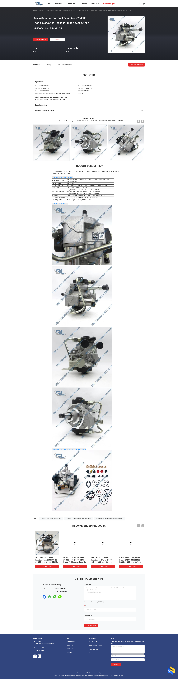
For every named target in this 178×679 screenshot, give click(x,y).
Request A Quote (136, 65)
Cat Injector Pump (93, 649)
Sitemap (79, 673)
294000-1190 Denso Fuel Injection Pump (79, 518)
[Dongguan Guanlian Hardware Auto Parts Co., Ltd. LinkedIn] (39, 656)
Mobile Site (87, 673)
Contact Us (69, 652)
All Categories (92, 653)
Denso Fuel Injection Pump (53, 10)
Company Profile (71, 641)
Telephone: (88, 615)
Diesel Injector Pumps (94, 642)
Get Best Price (41, 39)
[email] (44, 597)
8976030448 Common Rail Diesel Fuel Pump (109, 518)
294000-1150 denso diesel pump (51, 518)
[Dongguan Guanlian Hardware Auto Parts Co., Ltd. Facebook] (35, 656)
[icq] (60, 597)
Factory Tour (70, 645)
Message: (88, 584)
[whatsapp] (49, 597)
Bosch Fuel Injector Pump (95, 645)
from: (87, 606)
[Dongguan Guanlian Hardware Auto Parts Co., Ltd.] (39, 3)
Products (41, 10)
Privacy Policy (97, 673)
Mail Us (57, 39)
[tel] (65, 597)
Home (35, 10)
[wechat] (54, 597)
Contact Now (91, 625)
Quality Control (70, 648)
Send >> (116, 664)
